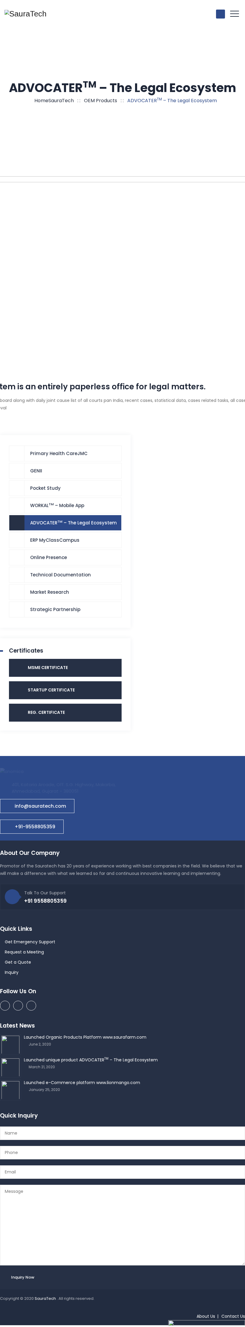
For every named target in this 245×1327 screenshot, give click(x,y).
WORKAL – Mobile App (57, 505)
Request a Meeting (24, 952)
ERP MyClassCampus (54, 540)
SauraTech (46, 1298)
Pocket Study (45, 488)
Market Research (49, 592)
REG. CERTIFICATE (46, 712)
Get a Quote (18, 962)
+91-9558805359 (35, 826)
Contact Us (233, 1316)
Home (53, 100)
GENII (36, 471)
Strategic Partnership (55, 609)
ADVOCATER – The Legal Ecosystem (73, 522)
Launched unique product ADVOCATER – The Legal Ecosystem (91, 1060)
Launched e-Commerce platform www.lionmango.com (82, 1083)
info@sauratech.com (40, 806)
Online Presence (48, 557)
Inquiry (12, 972)
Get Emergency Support (30, 942)
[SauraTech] (25, 14)
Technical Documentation (60, 575)
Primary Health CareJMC (59, 453)
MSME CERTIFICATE (48, 668)
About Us (206, 1316)
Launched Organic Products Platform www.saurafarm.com (85, 1037)
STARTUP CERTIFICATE (51, 690)
